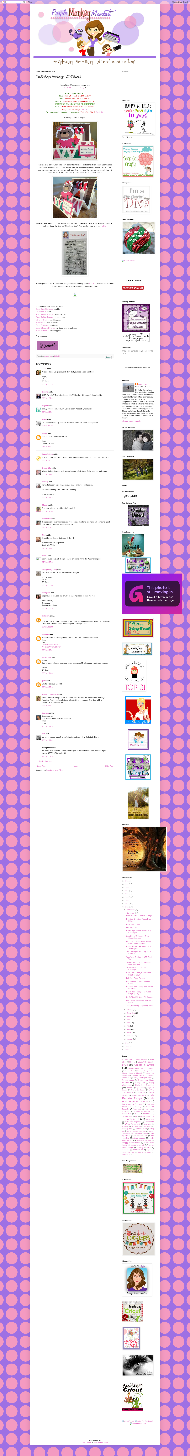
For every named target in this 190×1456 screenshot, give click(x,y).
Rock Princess (127, 1116)
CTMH (125, 1065)
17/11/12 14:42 (47, 548)
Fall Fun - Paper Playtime (135, 978)
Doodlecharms (138, 1075)
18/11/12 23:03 (47, 687)
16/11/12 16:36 (47, 412)
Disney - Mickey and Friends (132, 1073)
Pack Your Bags (136, 1107)
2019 (127, 884)
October (130, 1010)
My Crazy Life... (132, 928)
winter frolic (126, 1155)
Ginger (44, 433)
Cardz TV (99, 112)
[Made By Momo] (138, 749)
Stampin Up (132, 1119)
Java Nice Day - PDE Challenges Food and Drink (138, 963)
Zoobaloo (125, 1126)
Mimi (44, 535)
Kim (43, 734)
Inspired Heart (140, 1088)
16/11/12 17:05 (47, 426)
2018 (127, 887)
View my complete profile (131, 421)
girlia (44, 681)
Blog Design (86, 1442)
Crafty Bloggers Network (45, 328)
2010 (127, 1046)
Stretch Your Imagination (132, 1122)
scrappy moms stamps (131, 1143)
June (129, 1023)
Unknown (46, 616)
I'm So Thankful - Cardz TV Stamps (139, 997)
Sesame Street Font (147, 1116)
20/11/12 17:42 (47, 740)
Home (75, 766)
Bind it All (132, 1062)
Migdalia (45, 406)
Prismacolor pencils (142, 1111)
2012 (127, 907)
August (129, 1016)
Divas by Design (42, 320)
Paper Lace (137, 1109)
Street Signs (150, 1119)
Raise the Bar (41, 311)
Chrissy (45, 482)
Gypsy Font (140, 1083)
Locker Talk (141, 1092)
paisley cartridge (138, 1138)
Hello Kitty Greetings (144, 1085)
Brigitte (45, 392)
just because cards (140, 1136)
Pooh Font (148, 1109)
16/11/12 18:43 (47, 447)
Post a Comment (45, 761)
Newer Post (41, 766)
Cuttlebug (150, 1068)
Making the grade (139, 1095)
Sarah (44, 420)
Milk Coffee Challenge (44, 314)
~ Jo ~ (44, 369)
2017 (127, 891)
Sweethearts (149, 1122)
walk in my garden (144, 1152)
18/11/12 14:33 (47, 673)
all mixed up (136, 1126)
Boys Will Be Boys (145, 1062)
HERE (84, 109)
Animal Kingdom (141, 1059)
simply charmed (137, 1145)
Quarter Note (126, 1114)
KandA (45, 556)
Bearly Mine (40, 322)
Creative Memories (135, 1068)
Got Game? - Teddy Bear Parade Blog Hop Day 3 (138, 974)
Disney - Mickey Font (144, 1071)
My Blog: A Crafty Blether (51, 647)
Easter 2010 (126, 1078)
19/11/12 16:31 (47, 706)
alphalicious (148, 1126)
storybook (125, 1150)
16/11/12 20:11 (47, 460)
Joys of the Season (138, 1090)
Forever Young (128, 1080)
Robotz (146, 1114)
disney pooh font (142, 1133)
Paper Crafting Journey (44, 317)
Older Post (109, 766)
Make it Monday (42, 330)
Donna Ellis (46, 468)
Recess (137, 1114)
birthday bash (127, 1129)
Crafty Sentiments (42, 325)
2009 (127, 1050)
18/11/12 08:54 (47, 608)
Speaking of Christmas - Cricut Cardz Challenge (137, 937)
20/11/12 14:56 (47, 726)
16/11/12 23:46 (47, 511)
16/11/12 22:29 (47, 497)
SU (136, 1116)
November (131, 913)
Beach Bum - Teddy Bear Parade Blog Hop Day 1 (138, 993)
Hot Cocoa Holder (133, 924)
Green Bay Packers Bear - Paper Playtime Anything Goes (138, 942)
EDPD (150, 1075)
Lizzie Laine (46, 658)
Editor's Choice (133, 280)
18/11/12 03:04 (47, 585)
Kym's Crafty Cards (50, 694)
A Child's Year (127, 1059)
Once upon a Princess (132, 1104)
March (129, 1032)
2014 (127, 900)
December (131, 910)
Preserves (125, 1111)
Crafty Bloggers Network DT (52, 645)
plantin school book (144, 1140)
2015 (127, 897)
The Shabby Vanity (101, 1442)
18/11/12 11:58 (47, 627)
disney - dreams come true (136, 1131)
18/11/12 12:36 (47, 650)
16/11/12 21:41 (47, 474)
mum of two (142, 384)
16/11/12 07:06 (47, 398)
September (131, 1013)
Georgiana (46, 593)
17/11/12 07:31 (47, 527)
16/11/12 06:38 (47, 384)
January (130, 1039)
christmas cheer (141, 1129)
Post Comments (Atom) (55, 770)
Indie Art (129, 1088)
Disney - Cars (129, 1071)
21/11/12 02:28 (47, 756)
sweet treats (138, 1150)
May (128, 1026)
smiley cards (143, 1147)
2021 (127, 881)
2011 (127, 1043)
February (130, 1036)
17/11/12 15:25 (47, 562)
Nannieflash (47, 519)
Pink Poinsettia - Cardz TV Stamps (139, 916)
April (128, 1029)
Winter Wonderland (132, 1124)
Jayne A (45, 713)
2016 (127, 894)
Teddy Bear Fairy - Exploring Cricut (139, 1006)
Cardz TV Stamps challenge (74, 87)
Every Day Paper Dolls (142, 1078)
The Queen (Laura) (49, 570)
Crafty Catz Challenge (44, 309)
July (128, 1019)
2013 (127, 904)
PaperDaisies (47, 454)
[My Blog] (138, 526)
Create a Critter (144, 1064)
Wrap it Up (147, 1124)
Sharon (45, 505)
